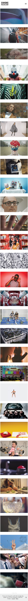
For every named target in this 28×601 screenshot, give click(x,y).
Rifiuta (17, 598)
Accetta (13, 598)
